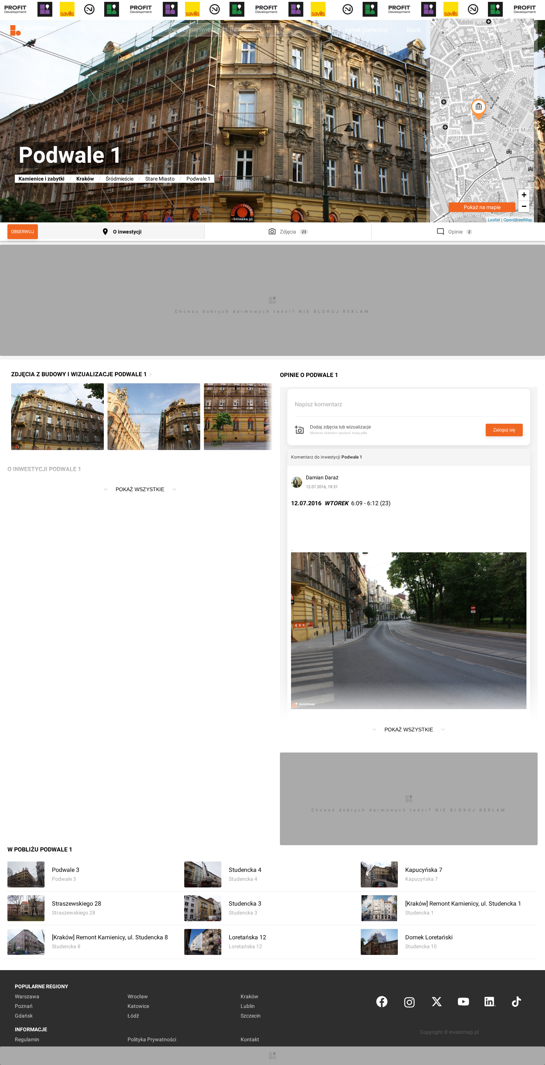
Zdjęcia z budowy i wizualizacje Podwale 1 (79, 374)
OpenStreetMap (517, 219)
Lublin (248, 1006)
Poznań (24, 1006)
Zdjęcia (288, 232)
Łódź (133, 1016)
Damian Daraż (322, 477)
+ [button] (524, 194)
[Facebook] (381, 1003)
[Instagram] (409, 1003)
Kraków (85, 179)
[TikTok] (516, 1003)
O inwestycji (127, 232)
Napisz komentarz (318, 404)
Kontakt (250, 1039)
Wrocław (138, 996)
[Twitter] (436, 1003)
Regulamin (27, 1039)
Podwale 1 (351, 457)
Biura (413, 29)
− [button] (524, 206)
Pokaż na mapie (482, 207)
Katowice (138, 1006)
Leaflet (494, 219)
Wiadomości (491, 29)
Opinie (455, 232)
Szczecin (251, 1016)
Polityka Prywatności (152, 1039)
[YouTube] (463, 1003)
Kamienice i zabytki (42, 179)
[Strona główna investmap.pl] (33, 29)
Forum (447, 29)
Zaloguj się (504, 430)
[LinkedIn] (490, 1003)
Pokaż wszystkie (140, 489)
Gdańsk (24, 1016)
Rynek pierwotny (366, 29)
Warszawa (27, 996)
